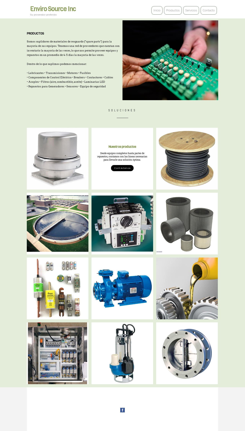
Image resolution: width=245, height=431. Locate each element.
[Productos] (172, 13)
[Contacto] (208, 13)
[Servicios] (190, 13)
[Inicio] (156, 13)
